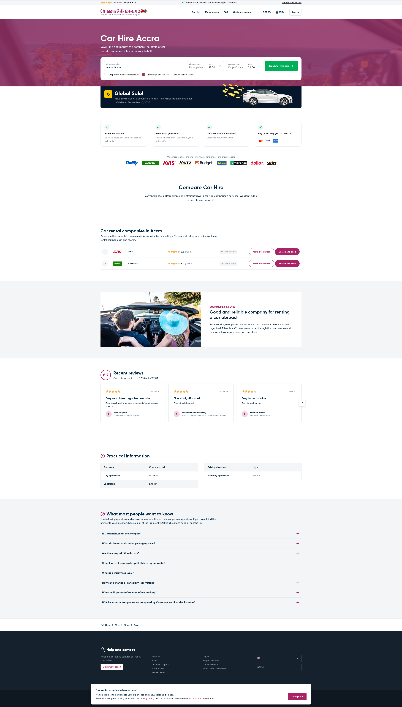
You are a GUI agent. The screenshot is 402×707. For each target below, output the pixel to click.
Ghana (127, 625)
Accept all (297, 696)
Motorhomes (212, 12)
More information (261, 251)
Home (108, 625)
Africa (117, 625)
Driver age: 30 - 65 (156, 74)
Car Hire (195, 12)
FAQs (154, 660)
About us (156, 656)
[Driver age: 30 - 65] (143, 74)
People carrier (158, 672)
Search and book (287, 251)
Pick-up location (113, 64)
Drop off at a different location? (123, 74)
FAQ (226, 12)
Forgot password (211, 660)
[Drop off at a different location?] (105, 74)
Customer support (243, 12)
